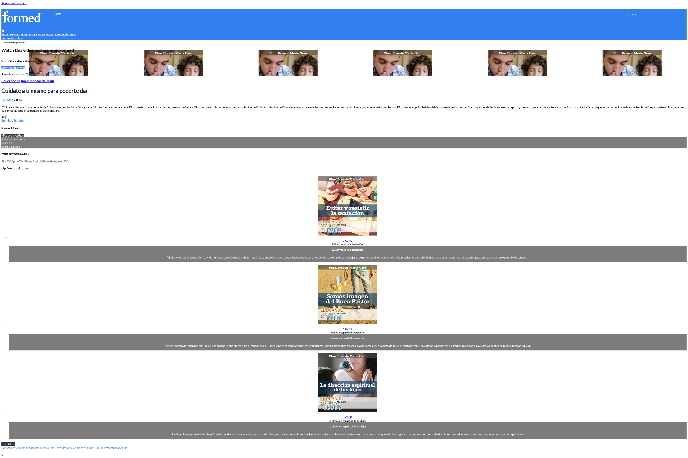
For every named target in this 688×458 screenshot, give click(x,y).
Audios (23, 168)
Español (18, 120)
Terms (59, 447)
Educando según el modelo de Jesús (27, 81)
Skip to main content (14, 3)
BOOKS (33, 34)
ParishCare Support (13, 447)
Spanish (6, 120)
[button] (3, 31)
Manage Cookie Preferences (101, 447)
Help (51, 447)
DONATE (631, 14)
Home (5, 34)
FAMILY (49, 34)
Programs (15, 34)
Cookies (78, 447)
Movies (24, 34)
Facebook (8, 135)
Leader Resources (37, 447)
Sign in (73, 34)
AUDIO (41, 34)
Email (20, 135)
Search (57, 13)
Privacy (68, 447)
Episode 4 (7, 99)
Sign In (20, 38)
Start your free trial (13, 67)
